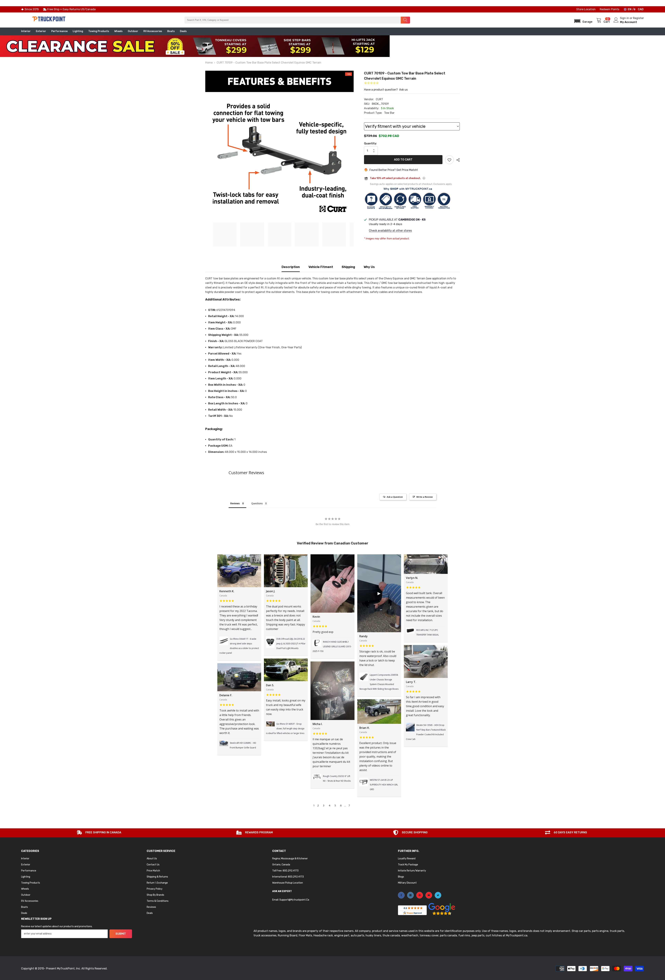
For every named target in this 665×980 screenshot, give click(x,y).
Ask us (403, 89)
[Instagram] (410, 895)
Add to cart (403, 159)
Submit (121, 933)
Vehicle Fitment (320, 267)
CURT (379, 99)
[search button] (405, 20)
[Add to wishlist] (449, 159)
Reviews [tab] (235, 503)
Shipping (348, 267)
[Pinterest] (419, 895)
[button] (582, 20)
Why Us (369, 267)
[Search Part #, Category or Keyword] (297, 20)
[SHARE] (457, 160)
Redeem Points (609, 9)
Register (638, 18)
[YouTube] (428, 895)
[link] (99, 833)
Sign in (625, 18)
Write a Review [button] (424, 496)
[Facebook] (401, 895)
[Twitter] (438, 895)
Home (209, 62)
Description (291, 267)
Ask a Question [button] (395, 496)
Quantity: (370, 143)
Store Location (586, 9)
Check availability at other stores (390, 230)
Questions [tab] (257, 503)
